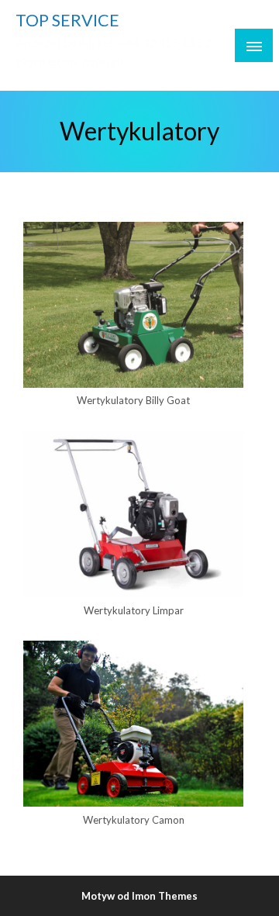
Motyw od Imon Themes (139, 896)
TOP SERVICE (67, 20)
